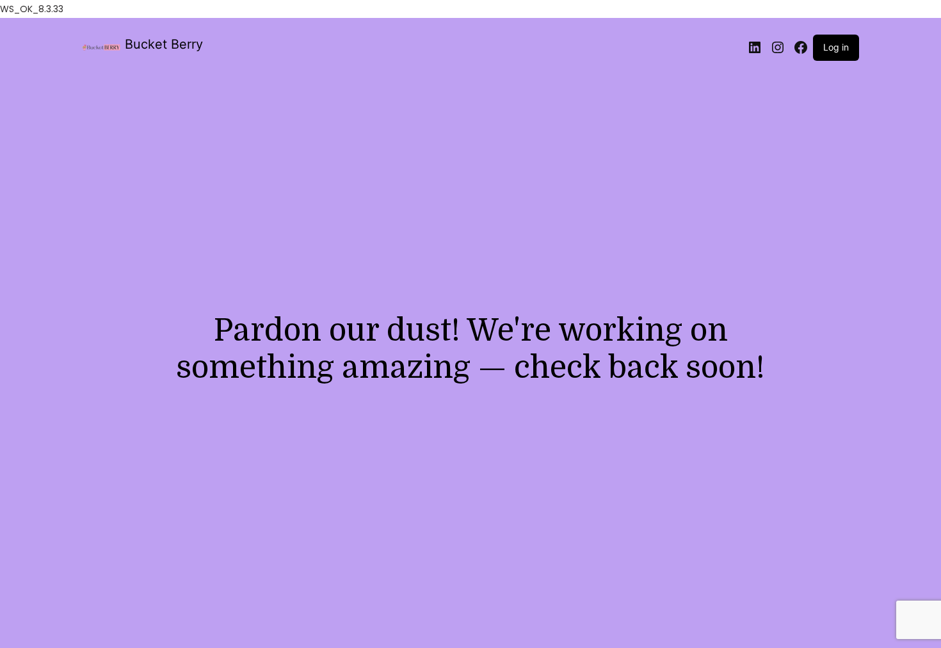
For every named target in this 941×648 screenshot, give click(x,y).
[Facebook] (800, 47)
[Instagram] (777, 47)
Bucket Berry (164, 44)
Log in (836, 47)
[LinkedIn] (754, 47)
